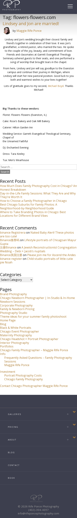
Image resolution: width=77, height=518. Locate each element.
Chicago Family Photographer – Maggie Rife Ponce (34, 350)
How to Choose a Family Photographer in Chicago (33, 201)
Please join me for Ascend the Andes (51, 255)
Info (3, 354)
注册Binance (8, 247)
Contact (14, 465)
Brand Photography (13, 294)
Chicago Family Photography (23, 379)
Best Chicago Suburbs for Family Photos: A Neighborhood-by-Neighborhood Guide (28, 206)
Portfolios (6, 346)
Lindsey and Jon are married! (31, 23)
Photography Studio (13, 313)
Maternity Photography (16, 335)
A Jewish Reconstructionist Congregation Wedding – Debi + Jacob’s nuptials (38, 249)
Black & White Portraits (15, 328)
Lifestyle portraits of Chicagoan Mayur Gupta (38, 242)
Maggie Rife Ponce (29, 31)
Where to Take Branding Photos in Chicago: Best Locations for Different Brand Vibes (33, 214)
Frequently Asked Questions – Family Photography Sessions (38, 359)
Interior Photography (14, 343)
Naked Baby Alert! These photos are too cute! (37, 234)
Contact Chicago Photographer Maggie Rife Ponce (34, 386)
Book (11, 478)
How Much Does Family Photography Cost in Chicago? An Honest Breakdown (38, 188)
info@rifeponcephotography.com (38, 513)
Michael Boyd (56, 86)
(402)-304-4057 (38, 510)
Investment (7, 372)
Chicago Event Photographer (19, 331)
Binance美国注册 (11, 255)
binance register (11, 259)
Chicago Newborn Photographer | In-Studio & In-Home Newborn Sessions (37, 300)
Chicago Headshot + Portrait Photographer (29, 339)
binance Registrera (12, 232)
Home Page (8, 320)
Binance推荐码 (9, 240)
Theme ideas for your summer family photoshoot (33, 317)
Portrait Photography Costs (23, 375)
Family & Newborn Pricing (17, 309)
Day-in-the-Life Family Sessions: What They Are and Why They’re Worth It (38, 195)
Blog (3, 324)
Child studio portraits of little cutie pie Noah (36, 260)
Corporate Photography (16, 305)
